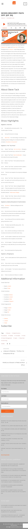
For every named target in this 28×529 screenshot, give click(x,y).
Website (11, 294)
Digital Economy (16, 333)
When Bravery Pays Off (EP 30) (12, 14)
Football (11, 335)
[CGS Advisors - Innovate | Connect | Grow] (14, 2)
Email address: (4, 403)
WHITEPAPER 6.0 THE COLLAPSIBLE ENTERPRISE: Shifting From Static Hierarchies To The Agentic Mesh (13, 470)
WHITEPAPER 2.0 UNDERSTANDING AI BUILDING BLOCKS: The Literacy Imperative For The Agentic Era (13, 492)
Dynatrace (10, 49)
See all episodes (5, 454)
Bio (8, 312)
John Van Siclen (17, 149)
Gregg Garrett (4, 47)
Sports (15, 338)
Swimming (4, 340)
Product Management (7, 338)
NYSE (24, 335)
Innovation (18, 335)
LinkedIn (9, 286)
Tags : (2, 333)
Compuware (14, 141)
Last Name (3, 395)
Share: (3, 343)
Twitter (8, 288)
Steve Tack (15, 47)
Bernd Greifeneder (18, 155)
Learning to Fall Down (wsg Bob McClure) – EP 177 (14, 425)
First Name (4, 388)
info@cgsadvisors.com (14, 527)
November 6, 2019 (10, 18)
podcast (3, 18)
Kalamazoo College (14, 192)
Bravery (8, 333)
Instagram (11, 301)
